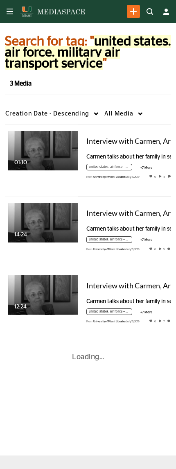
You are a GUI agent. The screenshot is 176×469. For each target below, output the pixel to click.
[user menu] (166, 11)
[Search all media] (149, 11)
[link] (133, 11)
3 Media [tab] (21, 83)
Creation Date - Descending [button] (47, 114)
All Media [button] (118, 114)
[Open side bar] (9, 11)
